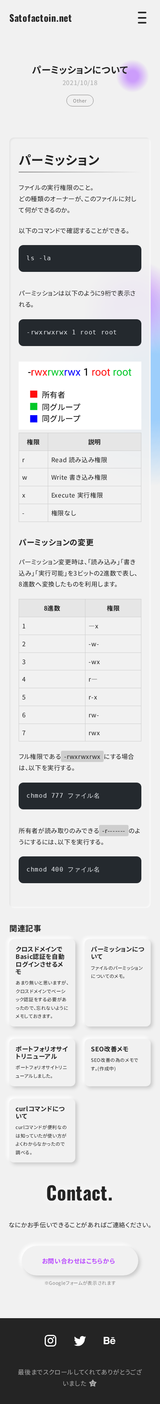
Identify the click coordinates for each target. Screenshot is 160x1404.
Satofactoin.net (40, 17)
